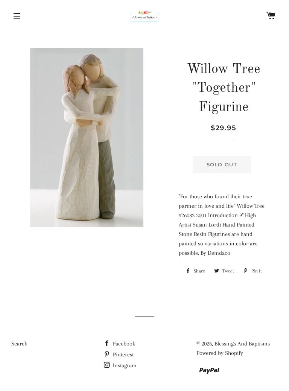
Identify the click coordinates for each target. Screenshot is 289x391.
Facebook (123, 343)
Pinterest (122, 354)
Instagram (124, 365)
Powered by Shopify (219, 353)
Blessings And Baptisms (242, 343)
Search (19, 343)
